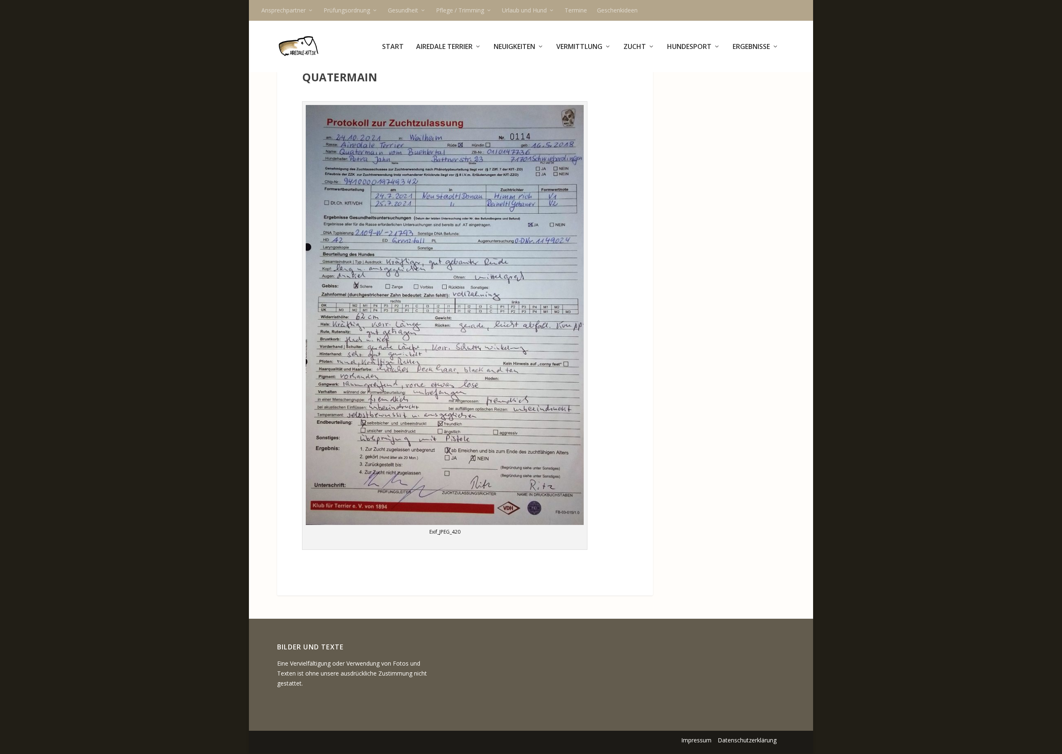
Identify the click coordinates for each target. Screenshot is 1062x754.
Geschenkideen (617, 10)
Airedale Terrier (444, 47)
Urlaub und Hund (524, 10)
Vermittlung (579, 47)
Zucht (635, 47)
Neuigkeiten (514, 47)
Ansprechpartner (283, 10)
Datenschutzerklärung (747, 740)
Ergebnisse (751, 47)
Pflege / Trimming (460, 10)
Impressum (696, 740)
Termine (576, 10)
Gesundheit (403, 10)
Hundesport (689, 47)
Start (393, 47)
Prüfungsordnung (347, 10)
